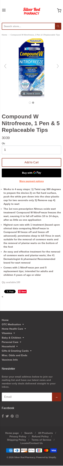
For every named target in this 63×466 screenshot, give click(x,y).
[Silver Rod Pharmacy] (31, 10)
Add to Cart (31, 162)
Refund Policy (40, 436)
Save (24, 291)
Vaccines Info (10, 359)
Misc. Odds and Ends (14, 355)
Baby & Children (11, 337)
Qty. (3, 143)
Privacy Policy (17, 436)
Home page (12, 433)
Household (8, 346)
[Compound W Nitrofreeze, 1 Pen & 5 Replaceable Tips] (30, 103)
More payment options (31, 181)
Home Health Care (12, 328)
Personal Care (10, 342)
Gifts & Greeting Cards (15, 350)
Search (28, 433)
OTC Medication (11, 324)
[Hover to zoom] (31, 67)
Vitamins (7, 333)
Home (4, 35)
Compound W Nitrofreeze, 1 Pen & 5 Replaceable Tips (35, 35)
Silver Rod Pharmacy (24, 457)
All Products (45, 433)
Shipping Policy (16, 439)
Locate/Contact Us (31, 443)
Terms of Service (41, 439)
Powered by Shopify (46, 457)
